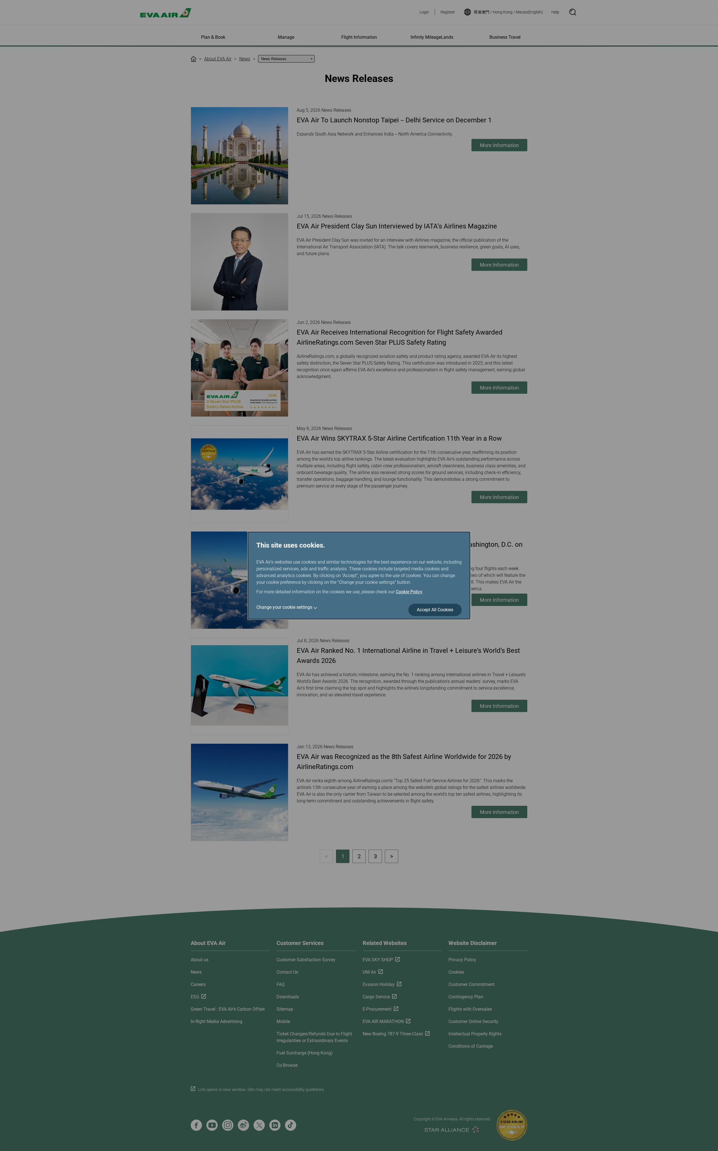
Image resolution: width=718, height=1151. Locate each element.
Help (555, 12)
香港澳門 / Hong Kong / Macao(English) (508, 12)
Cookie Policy (409, 591)
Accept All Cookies (435, 609)
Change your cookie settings (284, 607)
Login (424, 12)
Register (448, 12)
